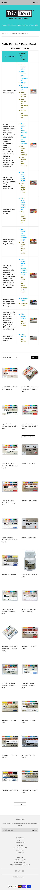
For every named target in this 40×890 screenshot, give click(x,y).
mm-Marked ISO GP (23, 67)
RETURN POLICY (20, 860)
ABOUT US (20, 852)
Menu (6, 2)
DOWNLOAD (20, 842)
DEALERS (20, 840)
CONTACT (20, 845)
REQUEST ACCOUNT (20, 847)
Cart (36, 2)
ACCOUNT (20, 850)
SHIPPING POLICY (20, 862)
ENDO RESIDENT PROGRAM (20, 865)
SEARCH (20, 857)
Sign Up (34, 830)
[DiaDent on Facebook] (16, 871)
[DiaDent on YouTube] (23, 871)
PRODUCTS (20, 838)
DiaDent (21, 877)
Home (4, 33)
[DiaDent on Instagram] (19, 871)
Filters (34, 357)
